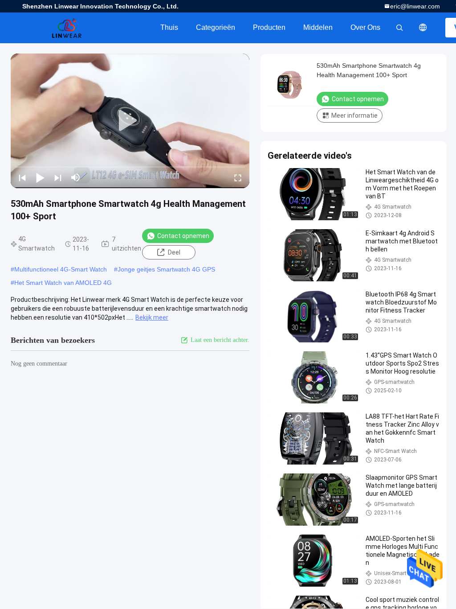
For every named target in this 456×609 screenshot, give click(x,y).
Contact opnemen (183, 235)
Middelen (318, 27)
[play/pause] (40, 177)
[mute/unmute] (76, 177)
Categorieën (215, 27)
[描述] (423, 27)
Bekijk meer (151, 317)
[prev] (22, 177)
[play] (130, 121)
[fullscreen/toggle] (238, 177)
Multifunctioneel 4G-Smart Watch (60, 269)
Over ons (365, 27)
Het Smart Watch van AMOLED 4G (63, 282)
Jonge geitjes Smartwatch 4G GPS (166, 269)
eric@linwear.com (415, 6)
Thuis (169, 27)
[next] (58, 177)
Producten (269, 27)
